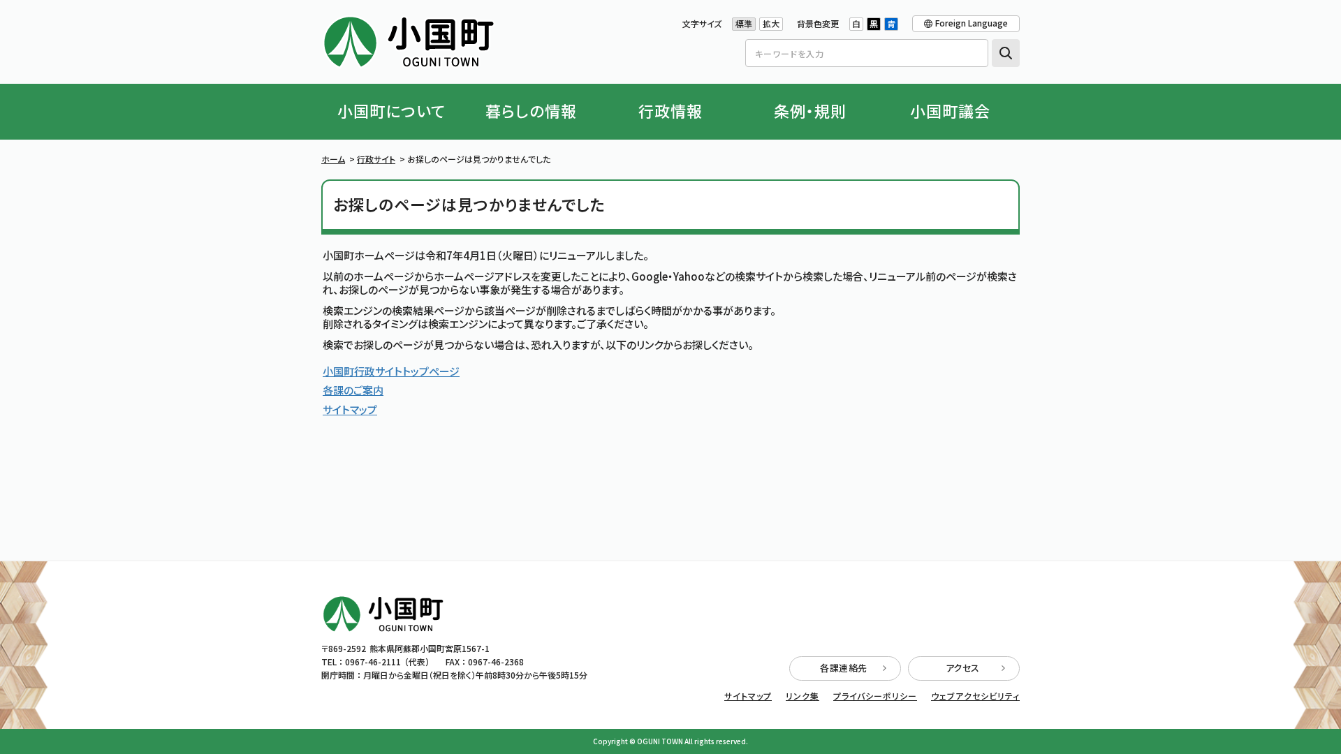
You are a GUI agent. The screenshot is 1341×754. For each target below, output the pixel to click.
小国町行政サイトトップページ (391, 371)
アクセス (963, 667)
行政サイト (376, 159)
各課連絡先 (843, 667)
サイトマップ (350, 409)
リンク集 (802, 696)
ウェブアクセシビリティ (975, 696)
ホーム (333, 159)
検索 (1006, 53)
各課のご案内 (353, 390)
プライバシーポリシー (875, 696)
